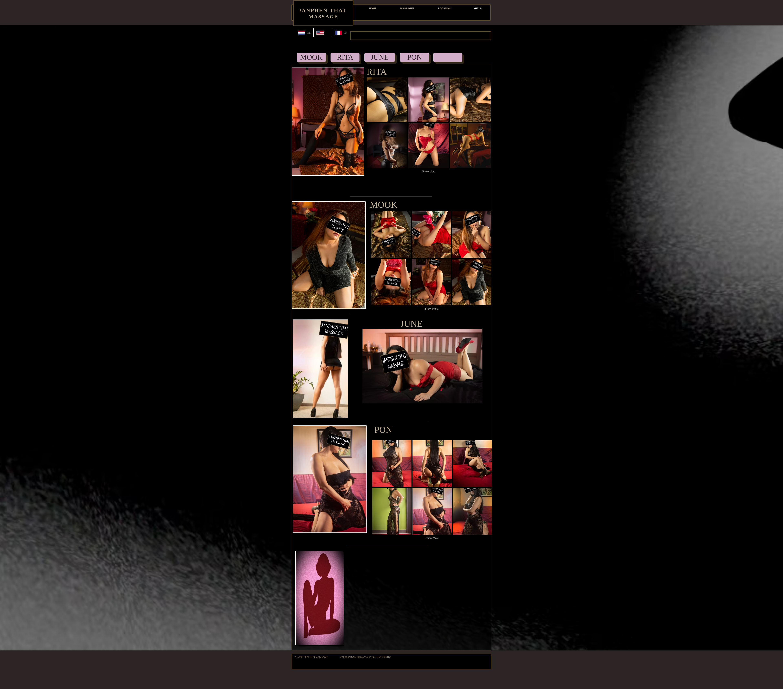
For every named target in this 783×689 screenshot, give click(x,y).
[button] (387, 99)
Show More (428, 171)
